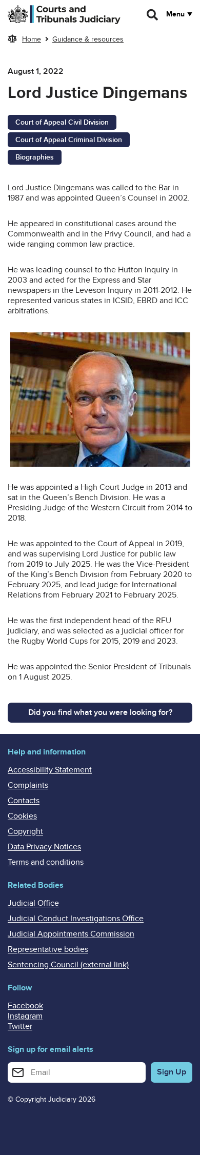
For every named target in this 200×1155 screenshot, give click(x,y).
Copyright (25, 831)
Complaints (28, 785)
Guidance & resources (88, 39)
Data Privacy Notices (44, 847)
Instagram (25, 1016)
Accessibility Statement (50, 770)
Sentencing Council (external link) (68, 965)
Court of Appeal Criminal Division (68, 139)
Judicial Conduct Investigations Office (76, 918)
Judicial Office (33, 903)
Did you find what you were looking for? (100, 712)
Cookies (22, 816)
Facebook (25, 1006)
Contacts (23, 800)
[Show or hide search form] (153, 15)
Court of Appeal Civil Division (62, 122)
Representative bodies (48, 949)
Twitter (20, 1026)
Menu (175, 14)
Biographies (34, 157)
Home (31, 39)
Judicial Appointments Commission (71, 934)
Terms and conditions (46, 862)
